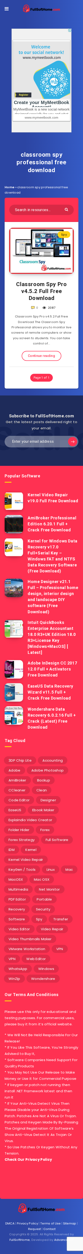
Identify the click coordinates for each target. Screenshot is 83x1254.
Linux (51, 869)
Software (17, 919)
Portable (44, 899)
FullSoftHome (19, 1240)
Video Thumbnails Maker (30, 939)
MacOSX (16, 879)
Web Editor (36, 958)
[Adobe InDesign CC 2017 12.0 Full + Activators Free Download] (14, 669)
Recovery (17, 909)
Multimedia (18, 889)
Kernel (30, 849)
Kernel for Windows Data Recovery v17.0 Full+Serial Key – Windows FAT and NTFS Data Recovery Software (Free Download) (52, 556)
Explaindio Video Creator (30, 819)
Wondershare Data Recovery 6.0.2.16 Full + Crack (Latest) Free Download (52, 718)
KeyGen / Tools (22, 869)
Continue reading (41, 356)
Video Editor (19, 929)
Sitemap (69, 1223)
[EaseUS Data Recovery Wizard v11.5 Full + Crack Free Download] (14, 692)
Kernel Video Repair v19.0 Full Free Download (53, 497)
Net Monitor (49, 889)
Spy (64, 234)
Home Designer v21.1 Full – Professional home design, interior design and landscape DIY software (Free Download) (53, 596)
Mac (69, 869)
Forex (45, 829)
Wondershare (43, 978)
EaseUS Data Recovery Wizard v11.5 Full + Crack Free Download (50, 692)
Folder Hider (19, 829)
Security (43, 909)
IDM (12, 849)
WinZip (14, 978)
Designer (48, 800)
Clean (41, 790)
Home (9, 187)
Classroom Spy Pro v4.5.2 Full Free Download (41, 291)
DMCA (10, 1223)
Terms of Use (50, 1223)
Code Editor (19, 800)
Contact (49, 1229)
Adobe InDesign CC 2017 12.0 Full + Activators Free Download (52, 669)
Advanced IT (64, 1240)
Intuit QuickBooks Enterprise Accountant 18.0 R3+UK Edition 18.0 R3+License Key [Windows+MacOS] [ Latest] (52, 637)
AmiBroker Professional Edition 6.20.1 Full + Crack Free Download (52, 523)
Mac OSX (41, 879)
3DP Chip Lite (20, 760)
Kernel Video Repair (26, 859)
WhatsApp (18, 968)
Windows (46, 968)
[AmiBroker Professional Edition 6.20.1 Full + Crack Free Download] (14, 524)
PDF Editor (17, 899)
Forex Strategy (22, 839)
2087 (51, 307)
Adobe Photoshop (47, 770)
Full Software (57, 839)
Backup (43, 780)
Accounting (52, 760)
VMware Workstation (27, 948)
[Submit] (67, 209)
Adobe (15, 770)
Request (34, 1229)
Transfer (60, 919)
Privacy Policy (27, 1223)
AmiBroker (17, 780)
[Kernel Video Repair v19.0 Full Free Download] (14, 501)
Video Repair (52, 929)
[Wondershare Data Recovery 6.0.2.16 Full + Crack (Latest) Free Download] (14, 715)
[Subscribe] (72, 441)
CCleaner (17, 790)
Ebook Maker (43, 810)
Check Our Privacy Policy (28, 1159)
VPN (59, 948)
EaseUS (15, 810)
